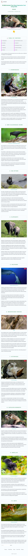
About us (6, 549)
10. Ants (16, 49)
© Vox (14, 238)
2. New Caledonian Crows (18, 40)
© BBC (14, 330)
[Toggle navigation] (26, 1)
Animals (14, 9)
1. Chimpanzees (4, 40)
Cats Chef (5, 1)
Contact (14, 549)
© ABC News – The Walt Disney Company (14, 143)
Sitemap (22, 549)
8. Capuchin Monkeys (18, 47)
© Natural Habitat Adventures (14, 285)
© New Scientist (14, 428)
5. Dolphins (3, 45)
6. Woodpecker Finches (18, 45)
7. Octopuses (4, 47)
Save (25, 221)
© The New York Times (14, 97)
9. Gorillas (3, 49)
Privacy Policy (10, 549)
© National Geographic (14, 189)
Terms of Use (18, 549)
